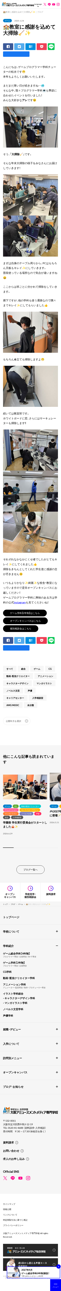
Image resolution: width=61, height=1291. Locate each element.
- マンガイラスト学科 (15, 1003)
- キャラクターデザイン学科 (19, 998)
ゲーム (7, 20)
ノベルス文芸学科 (13, 1009)
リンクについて (10, 1214)
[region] (30, 810)
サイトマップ (9, 1203)
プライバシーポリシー (13, 1225)
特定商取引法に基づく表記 (15, 1219)
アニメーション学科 (14, 984)
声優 (30, 690)
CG (50, 668)
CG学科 (7, 972)
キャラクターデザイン (17, 683)
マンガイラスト (44, 683)
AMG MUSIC (12, 705)
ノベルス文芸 (13, 690)
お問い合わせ (11, 1151)
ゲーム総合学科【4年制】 (16, 953)
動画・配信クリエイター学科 (19, 978)
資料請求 (8, 1142)
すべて (9, 668)
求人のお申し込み (14, 1159)
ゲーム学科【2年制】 (14, 962)
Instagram (20, 602)
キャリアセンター (15, 697)
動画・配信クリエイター (18, 676)
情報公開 (7, 1209)
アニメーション (45, 676)
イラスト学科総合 (13, 993)
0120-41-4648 (16, 1127)
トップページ (11, 917)
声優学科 (8, 1015)
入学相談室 (37, 697)
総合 (23, 668)
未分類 (30, 705)
